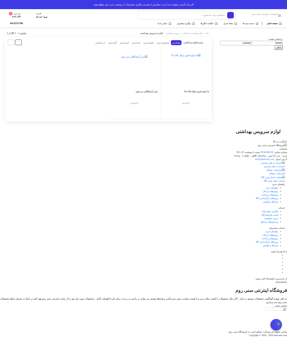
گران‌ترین (112, 42)
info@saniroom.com (264, 159)
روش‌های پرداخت (269, 194)
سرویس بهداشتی (173, 33)
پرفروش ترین (163, 42)
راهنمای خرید (272, 188)
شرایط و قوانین (270, 201)
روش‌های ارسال (270, 191)
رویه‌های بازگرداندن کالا (267, 198)
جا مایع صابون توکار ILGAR (196, 91)
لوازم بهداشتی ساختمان (192, 33)
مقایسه (202, 105)
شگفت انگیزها (207, 23)
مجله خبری (228, 23)
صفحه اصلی (272, 23)
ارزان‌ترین (124, 42)
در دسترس (100, 42)
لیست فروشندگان (269, 215)
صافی (278, 47)
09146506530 (266, 152)
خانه (207, 33)
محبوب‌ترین (148, 42)
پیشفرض (176, 42)
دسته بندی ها (248, 23)
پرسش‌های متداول (269, 222)
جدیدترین (136, 42)
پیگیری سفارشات (269, 211)
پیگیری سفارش (184, 23)
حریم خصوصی (271, 218)
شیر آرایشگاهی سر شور (147, 91)
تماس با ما (162, 23)
